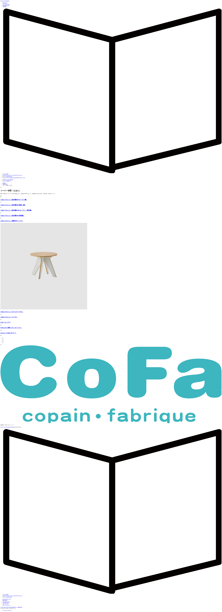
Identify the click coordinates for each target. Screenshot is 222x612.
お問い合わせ (9, 176)
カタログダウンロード (17, 175)
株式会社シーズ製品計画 (17, 607)
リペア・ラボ (5, 603)
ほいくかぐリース (6, 605)
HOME (4, 183)
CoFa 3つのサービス (7, 599)
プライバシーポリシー (7, 610)
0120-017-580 (17, 177)
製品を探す (5, 2)
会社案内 (4, 6)
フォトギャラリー (6, 4)
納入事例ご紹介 (6, 5)
